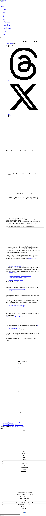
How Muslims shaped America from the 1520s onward (22, 387)
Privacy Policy (17, 426)
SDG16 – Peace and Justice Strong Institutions (24, 502)
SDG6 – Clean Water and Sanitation (6, 24)
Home (24, 430)
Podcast (3, 16)
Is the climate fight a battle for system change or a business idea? (16, 306)
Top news (4, 12)
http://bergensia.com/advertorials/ (32, 258)
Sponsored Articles (5, 18)
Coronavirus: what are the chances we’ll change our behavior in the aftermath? (18, 277)
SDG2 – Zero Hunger (5, 21)
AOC (37, 325)
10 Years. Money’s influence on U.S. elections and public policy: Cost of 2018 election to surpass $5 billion (21, 327)
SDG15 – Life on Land (5, 31)
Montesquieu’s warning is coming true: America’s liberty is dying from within (23, 412)
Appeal (24, 457)
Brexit (25, 447)
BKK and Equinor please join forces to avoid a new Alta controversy (17, 305)
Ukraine (5, 8)
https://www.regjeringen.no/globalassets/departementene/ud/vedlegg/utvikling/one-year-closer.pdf (17, 316)
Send (0, 515)
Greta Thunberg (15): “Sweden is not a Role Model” (15, 328)
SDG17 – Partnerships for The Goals (24, 504)
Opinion (3, 15)
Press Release (24, 463)
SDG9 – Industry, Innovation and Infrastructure (24, 488)
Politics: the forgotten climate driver (13, 272)
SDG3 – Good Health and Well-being (6, 22)
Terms (19, 426)
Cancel (2, 515)
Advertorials (24, 455)
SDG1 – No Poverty (24, 473)
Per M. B (13, 426)
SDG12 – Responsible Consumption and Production (24, 494)
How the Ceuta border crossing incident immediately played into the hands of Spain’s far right (13, 425)
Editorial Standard (23, 426)
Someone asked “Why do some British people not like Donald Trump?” (17, 289)
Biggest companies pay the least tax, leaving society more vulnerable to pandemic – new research (20, 276)
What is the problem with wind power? (13, 304)
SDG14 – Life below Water (5, 30)
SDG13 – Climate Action (24, 496)
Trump (5, 11)
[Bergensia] (3, 0)
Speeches (24, 465)
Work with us (4, 34)
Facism (5, 9)
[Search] (0, 37)
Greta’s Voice (2, 5)
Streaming (4, 19)
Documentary (4, 13)
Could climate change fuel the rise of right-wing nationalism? (16, 280)
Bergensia (8, 43)
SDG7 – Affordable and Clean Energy (6, 25)
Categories (2, 6)
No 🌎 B (24, 512)
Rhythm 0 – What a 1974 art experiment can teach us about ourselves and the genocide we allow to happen (22, 362)
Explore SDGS (23, 471)
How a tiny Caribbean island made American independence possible (10, 424)
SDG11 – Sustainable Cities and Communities (7, 28)
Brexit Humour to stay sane (12, 290)
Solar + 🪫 (24, 432)
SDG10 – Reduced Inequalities (6, 27)
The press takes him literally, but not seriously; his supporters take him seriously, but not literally (20, 291)
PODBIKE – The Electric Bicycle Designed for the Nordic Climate (16, 266)
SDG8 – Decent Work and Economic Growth (24, 486)
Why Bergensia (3, 33)
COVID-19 (25, 445)
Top (0, 427)
